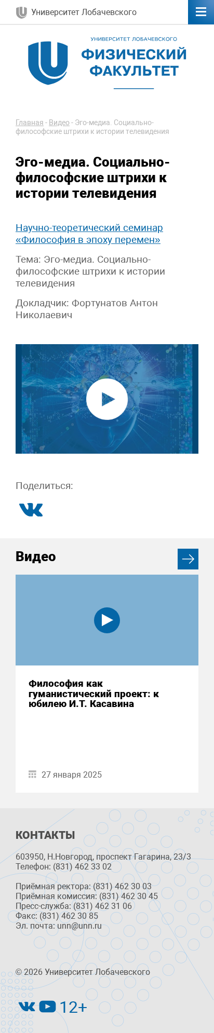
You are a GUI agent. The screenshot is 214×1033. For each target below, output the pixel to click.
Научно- (34, 228)
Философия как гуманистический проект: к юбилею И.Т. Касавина (94, 693)
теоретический (86, 228)
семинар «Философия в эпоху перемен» (89, 234)
